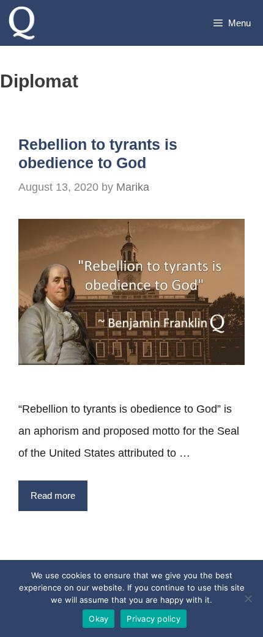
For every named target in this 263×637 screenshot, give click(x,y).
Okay (98, 619)
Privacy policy (153, 619)
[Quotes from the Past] (26, 23)
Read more (53, 495)
